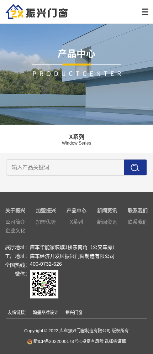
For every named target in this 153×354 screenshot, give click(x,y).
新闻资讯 (107, 210)
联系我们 (138, 210)
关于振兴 (15, 210)
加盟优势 (46, 222)
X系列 (76, 222)
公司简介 (15, 222)
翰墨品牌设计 (45, 312)
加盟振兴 (46, 210)
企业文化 (15, 230)
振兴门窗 (74, 312)
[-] (34, 12)
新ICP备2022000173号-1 (57, 341)
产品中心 (76, 210)
